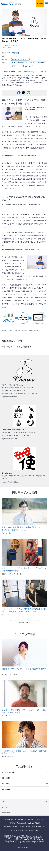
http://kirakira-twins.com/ (10, 439)
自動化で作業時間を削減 (19, 63)
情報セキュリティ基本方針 (36, 819)
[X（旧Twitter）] (23, 92)
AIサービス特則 (33, 830)
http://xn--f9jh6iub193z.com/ (11, 482)
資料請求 (40, 3)
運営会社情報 (9, 819)
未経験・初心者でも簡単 (37, 63)
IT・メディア (16, 56)
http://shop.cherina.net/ (9, 397)
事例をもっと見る (24, 623)
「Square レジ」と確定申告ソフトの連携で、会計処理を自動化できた (24, 751)
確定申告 (15, 53)
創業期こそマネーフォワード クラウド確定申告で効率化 (24, 670)
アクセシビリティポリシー (19, 830)
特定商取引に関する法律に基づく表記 (28, 823)
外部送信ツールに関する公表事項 (14, 827)
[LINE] (28, 92)
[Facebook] (19, 92)
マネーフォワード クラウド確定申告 (23, 163)
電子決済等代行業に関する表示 (35, 827)
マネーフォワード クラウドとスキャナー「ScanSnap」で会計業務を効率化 (24, 569)
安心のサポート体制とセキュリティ (23, 66)
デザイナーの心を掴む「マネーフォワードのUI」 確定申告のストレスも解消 (24, 711)
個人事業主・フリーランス (20, 59)
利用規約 (12, 823)
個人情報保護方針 (20, 819)
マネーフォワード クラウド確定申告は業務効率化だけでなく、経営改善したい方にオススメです (24, 610)
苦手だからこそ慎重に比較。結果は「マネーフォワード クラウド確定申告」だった (23, 528)
